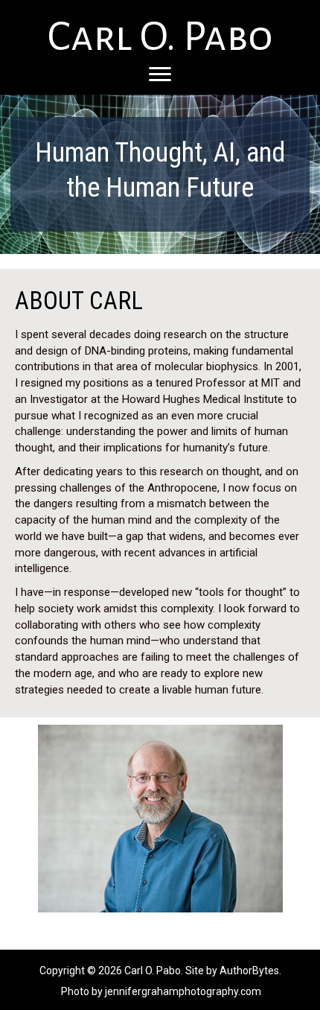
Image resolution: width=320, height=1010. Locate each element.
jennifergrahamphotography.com (183, 991)
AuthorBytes (249, 970)
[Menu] (160, 74)
